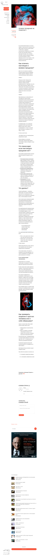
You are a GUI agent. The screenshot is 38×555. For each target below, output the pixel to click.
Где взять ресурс (18, 531)
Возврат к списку (14, 424)
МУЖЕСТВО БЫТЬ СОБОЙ (20, 482)
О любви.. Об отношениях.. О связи (22, 539)
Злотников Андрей (13, 32)
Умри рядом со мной (19, 486)
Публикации (7, 14)
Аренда (8, 20)
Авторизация (6, 9)
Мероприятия (6, 17)
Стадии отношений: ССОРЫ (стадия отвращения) (24, 535)
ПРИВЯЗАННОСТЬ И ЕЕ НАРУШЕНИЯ (22, 518)
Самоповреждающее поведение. (21, 490)
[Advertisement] (26, 38)
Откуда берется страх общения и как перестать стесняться (26, 499)
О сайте (7, 23)
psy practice (5, 3)
